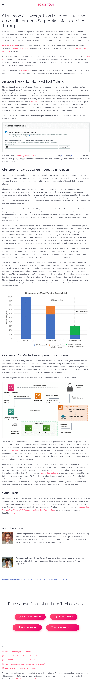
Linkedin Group (65, 617)
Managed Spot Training (20, 48)
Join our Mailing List (64, 627)
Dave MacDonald (18, 679)
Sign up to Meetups (31, 617)
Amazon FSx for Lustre (49, 473)
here (13, 513)
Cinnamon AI (26, 70)
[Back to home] (46, 4)
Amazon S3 (35, 102)
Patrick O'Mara (34, 679)
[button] (3, 4)
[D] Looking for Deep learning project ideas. (19, 668)
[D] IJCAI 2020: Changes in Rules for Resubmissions (22, 660)
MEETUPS (6, 646)
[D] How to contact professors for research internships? (23, 664)
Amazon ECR (14, 450)
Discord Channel (28, 627)
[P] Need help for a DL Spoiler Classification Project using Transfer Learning (31, 656)
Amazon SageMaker (10, 45)
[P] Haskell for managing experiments (16, 652)
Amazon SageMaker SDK (24, 156)
